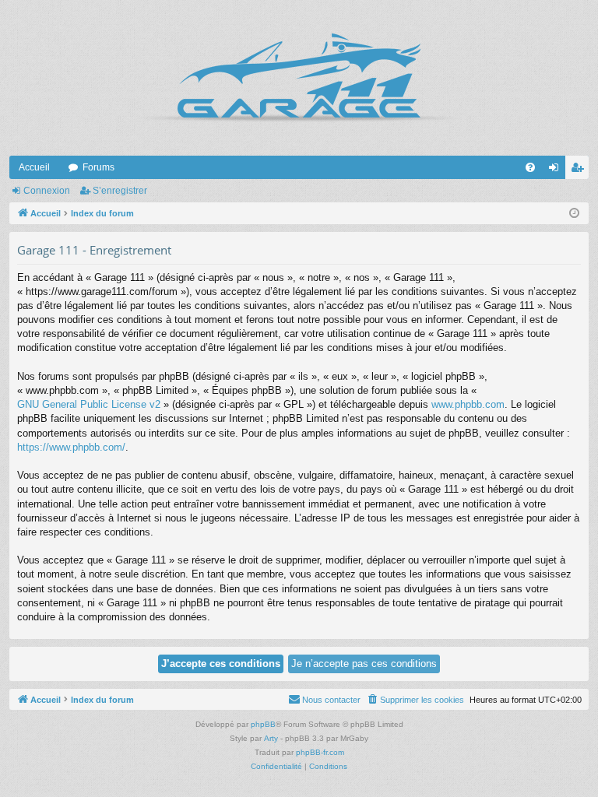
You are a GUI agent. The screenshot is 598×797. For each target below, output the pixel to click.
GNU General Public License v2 (88, 404)
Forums (98, 167)
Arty (271, 738)
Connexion (46, 190)
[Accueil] (299, 78)
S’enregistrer (120, 190)
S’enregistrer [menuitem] (580, 170)
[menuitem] (530, 167)
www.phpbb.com (468, 404)
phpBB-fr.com (320, 752)
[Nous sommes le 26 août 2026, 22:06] (574, 214)
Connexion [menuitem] (556, 170)
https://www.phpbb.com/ (71, 447)
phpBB (263, 724)
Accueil (34, 167)
